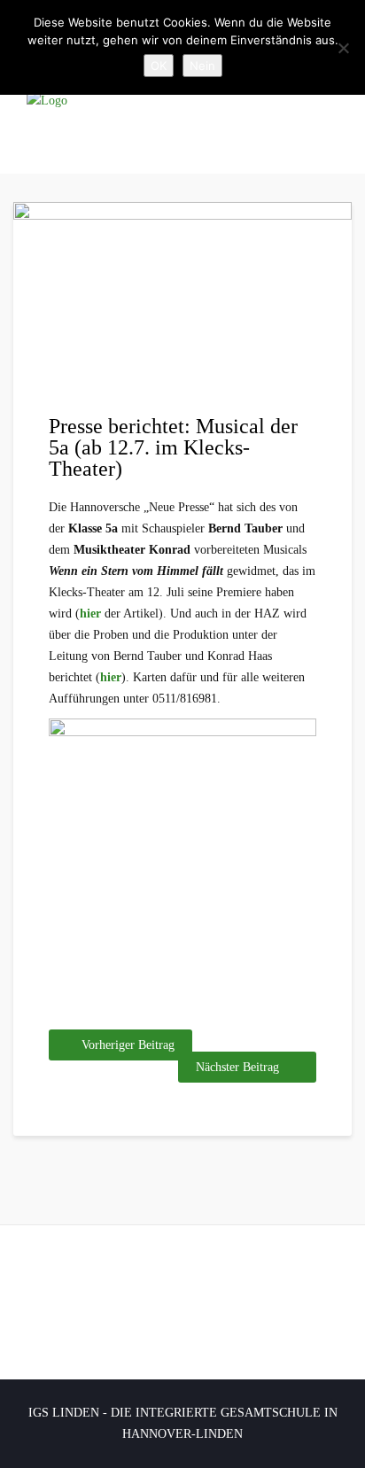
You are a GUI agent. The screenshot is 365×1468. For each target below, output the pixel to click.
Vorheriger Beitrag (128, 1045)
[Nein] (343, 48)
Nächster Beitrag (237, 1067)
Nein (202, 65)
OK (159, 65)
